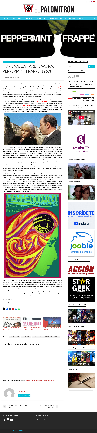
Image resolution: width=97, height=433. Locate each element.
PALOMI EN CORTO (29, 18)
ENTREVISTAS (40, 18)
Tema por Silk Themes (19, 431)
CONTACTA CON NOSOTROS (54, 18)
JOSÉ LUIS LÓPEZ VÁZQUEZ (51, 336)
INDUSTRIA (5, 18)
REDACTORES (31, 62)
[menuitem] (5, 18)
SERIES (19, 18)
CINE (12, 18)
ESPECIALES (80, 18)
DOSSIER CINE (11, 62)
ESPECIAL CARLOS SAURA (21, 62)
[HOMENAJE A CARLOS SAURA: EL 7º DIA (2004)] (52, 322)
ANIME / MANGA (69, 18)
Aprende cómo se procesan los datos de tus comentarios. (39, 380)
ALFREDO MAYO (15, 336)
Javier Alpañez (8, 77)
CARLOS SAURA (26, 336)
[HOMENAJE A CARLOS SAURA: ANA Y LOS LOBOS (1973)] (32, 322)
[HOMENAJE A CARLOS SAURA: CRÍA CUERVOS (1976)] (12, 322)
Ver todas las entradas (24, 395)
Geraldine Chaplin (37, 336)
